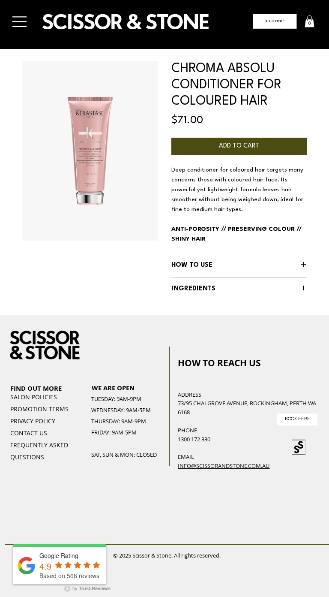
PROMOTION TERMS (39, 409)
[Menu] (20, 22)
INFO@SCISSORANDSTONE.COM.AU (223, 466)
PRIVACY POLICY (32, 421)
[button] (309, 21)
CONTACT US (28, 433)
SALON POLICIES (33, 397)
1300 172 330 (194, 439)
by (91, 588)
